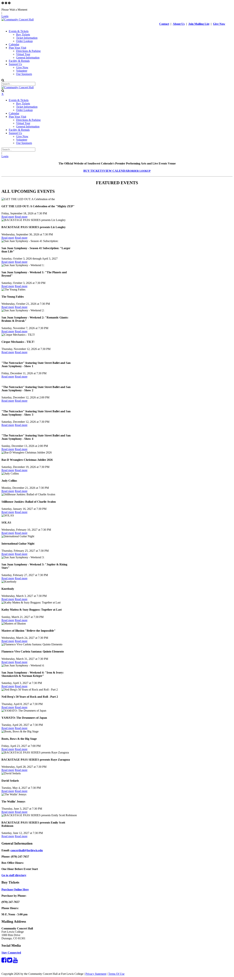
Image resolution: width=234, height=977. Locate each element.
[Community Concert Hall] (17, 19)
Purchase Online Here (15, 889)
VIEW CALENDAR (116, 170)
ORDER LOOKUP (140, 171)
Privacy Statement (95, 973)
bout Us (180, 23)
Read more (7, 216)
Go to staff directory (13, 875)
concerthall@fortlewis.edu (26, 850)
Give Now (219, 23)
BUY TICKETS (93, 170)
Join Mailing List (198, 23)
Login (4, 16)
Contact (164, 23)
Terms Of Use (116, 973)
